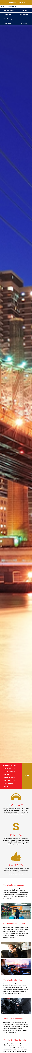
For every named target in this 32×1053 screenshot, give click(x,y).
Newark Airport (24, 14)
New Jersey (8, 23)
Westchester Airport (7, 10)
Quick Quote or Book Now (16, 2)
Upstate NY (24, 23)
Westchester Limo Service (10, 6)
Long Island (24, 19)
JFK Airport (8, 14)
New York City (8, 19)
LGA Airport (24, 10)
